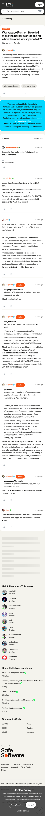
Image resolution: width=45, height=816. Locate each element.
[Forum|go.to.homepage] (9, 5)
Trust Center (26, 767)
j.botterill (12, 591)
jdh (7, 220)
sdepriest (9, 50)
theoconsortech (15, 635)
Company (5, 764)
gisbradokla (13, 642)
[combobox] (22, 11)
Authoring (8, 19)
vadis (11, 620)
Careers (4, 767)
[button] (2, 5)
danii (11, 627)
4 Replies (5, 676)
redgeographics (12, 147)
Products (16, 764)
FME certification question (12, 708)
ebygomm (13, 657)
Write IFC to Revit (9, 692)
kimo (7, 510)
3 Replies (5, 695)
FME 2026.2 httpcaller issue (13, 673)
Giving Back (28, 764)
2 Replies (5, 703)
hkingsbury (13, 649)
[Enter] (3, 11)
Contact (14, 767)
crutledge (12, 598)
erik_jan (9, 178)
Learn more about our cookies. (28, 799)
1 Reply (4, 687)
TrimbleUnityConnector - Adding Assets (17, 700)
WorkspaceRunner (11, 86)
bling (11, 613)
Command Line (29, 86)
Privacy (4, 770)
